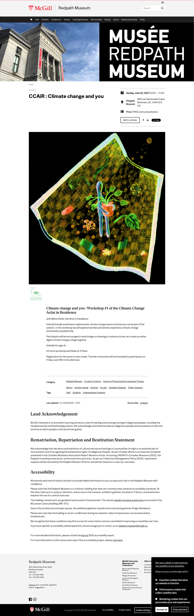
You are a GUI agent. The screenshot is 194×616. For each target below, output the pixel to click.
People (107, 19)
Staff (68, 392)
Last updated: (52, 403)
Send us (32, 585)
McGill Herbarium (128, 582)
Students (77, 392)
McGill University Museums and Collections (130, 563)
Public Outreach (135, 387)
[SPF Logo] (36, 293)
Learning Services (80, 19)
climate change (81, 387)
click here (118, 540)
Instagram (35, 599)
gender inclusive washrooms (129, 500)
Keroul (84, 535)
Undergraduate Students (94, 392)
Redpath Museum (74, 8)
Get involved (96, 19)
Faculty (103, 387)
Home (31, 20)
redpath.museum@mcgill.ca (132, 526)
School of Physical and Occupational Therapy (123, 381)
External (94, 387)
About (116, 19)
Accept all (162, 609)
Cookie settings (143, 610)
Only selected (180, 609)
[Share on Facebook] (143, 120)
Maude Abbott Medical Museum (130, 569)
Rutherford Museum (129, 573)
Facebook (31, 599)
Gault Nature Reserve (130, 585)
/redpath (144, 403)
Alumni (69, 387)
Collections (56, 19)
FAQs (142, 19)
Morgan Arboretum (129, 575)
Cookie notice (124, 610)
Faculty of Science (92, 381)
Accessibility (107, 610)
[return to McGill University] (40, 610)
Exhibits (45, 19)
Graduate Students (117, 387)
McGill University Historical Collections (132, 588)
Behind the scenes (129, 19)
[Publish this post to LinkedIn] (148, 120)
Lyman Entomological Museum (130, 579)
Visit (37, 19)
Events (67, 19)
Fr (163, 2)
